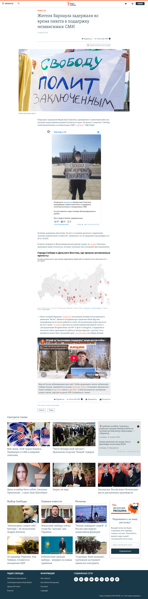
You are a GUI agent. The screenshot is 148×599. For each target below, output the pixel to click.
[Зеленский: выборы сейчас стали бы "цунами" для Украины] (57, 514)
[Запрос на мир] (74, 475)
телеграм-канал (79, 387)
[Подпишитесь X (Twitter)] (86, 579)
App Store (57, 390)
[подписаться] (117, 579)
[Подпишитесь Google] (76, 579)
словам (93, 244)
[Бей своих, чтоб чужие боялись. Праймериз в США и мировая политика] (28, 434)
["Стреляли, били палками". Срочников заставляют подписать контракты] (91, 545)
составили (57, 325)
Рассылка (44, 587)
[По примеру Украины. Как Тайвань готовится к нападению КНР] (23, 545)
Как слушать (45, 578)
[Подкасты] (112, 579)
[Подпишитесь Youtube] (91, 579)
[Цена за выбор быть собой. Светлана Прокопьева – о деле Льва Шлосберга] (28, 475)
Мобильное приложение (16, 578)
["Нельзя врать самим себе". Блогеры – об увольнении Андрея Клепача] (23, 514)
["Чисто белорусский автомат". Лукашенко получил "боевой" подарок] (74, 434)
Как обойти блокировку (50, 582)
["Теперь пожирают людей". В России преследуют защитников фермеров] (91, 514)
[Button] (87, 38)
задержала (67, 317)
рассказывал (81, 333)
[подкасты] (132, 3)
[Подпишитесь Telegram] (97, 579)
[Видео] (126, 3)
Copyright (44, 591)
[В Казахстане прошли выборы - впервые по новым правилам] (57, 545)
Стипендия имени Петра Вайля (19, 582)
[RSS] (107, 579)
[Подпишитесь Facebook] (81, 579)
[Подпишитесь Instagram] (102, 579)
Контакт (10, 591)
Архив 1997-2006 (13, 587)
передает (80, 125)
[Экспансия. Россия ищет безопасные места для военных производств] (119, 475)
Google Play (71, 390)
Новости (41, 11)
